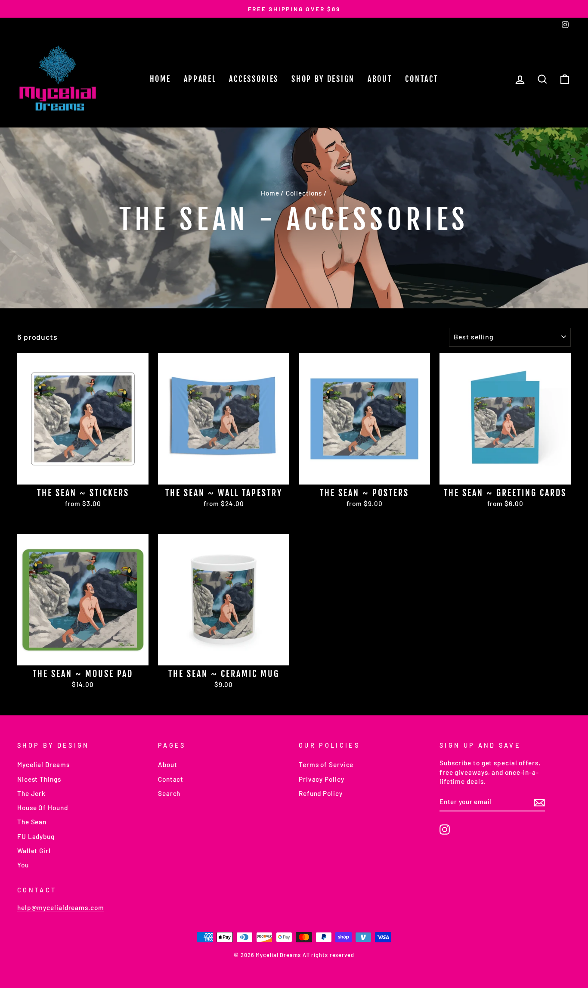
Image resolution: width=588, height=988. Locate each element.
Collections (304, 193)
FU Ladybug (36, 836)
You (23, 865)
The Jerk (31, 793)
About (380, 79)
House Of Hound (42, 807)
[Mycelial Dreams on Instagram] (444, 829)
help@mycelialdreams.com (60, 907)
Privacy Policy (321, 779)
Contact (421, 79)
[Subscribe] (539, 802)
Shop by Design (323, 79)
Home (160, 79)
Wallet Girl (34, 850)
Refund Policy (321, 793)
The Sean (31, 822)
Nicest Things (39, 779)
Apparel (200, 79)
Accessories (254, 79)
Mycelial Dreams (43, 764)
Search (169, 793)
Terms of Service (326, 764)
